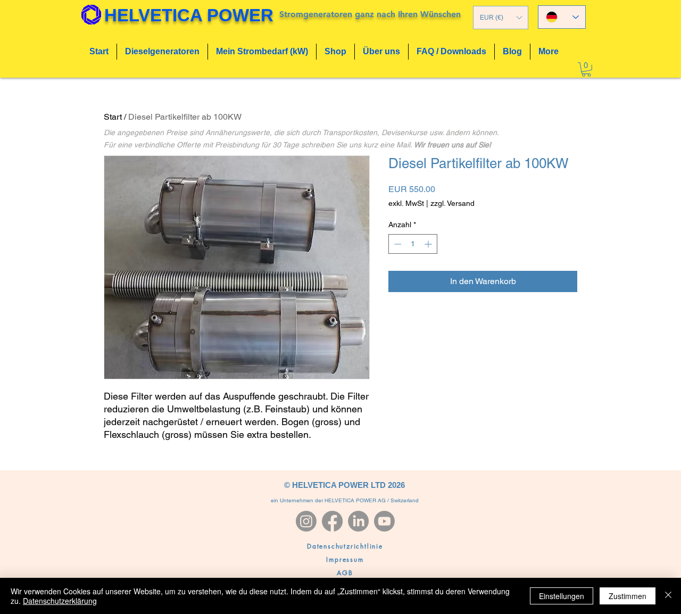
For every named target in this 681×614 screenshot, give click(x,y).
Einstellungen (561, 596)
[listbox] (500, 17)
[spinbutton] (412, 244)
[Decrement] (396, 244)
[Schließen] (668, 595)
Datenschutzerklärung (60, 600)
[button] (500, 17)
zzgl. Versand (452, 203)
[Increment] (429, 244)
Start (113, 117)
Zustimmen (627, 596)
